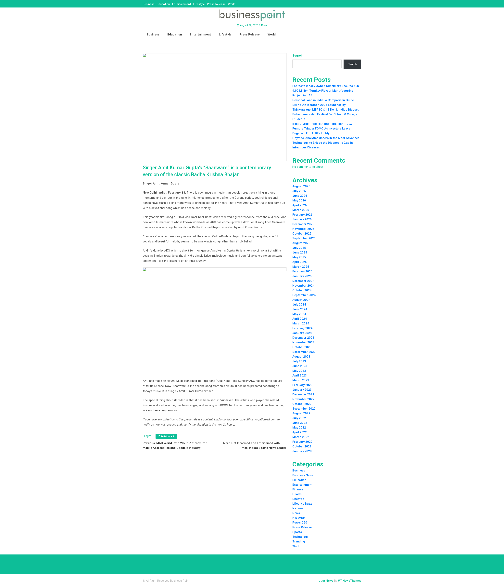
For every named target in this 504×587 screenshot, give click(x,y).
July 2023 (299, 361)
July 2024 (299, 304)
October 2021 (301, 446)
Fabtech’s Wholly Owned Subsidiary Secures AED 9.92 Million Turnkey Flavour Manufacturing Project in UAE (325, 90)
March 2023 (300, 380)
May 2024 (299, 314)
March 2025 (300, 266)
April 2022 (299, 432)
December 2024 (303, 281)
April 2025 (299, 262)
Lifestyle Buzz (302, 503)
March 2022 (300, 437)
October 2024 (301, 290)
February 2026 (302, 214)
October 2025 (301, 233)
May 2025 (299, 257)
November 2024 (303, 285)
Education (163, 4)
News (296, 513)
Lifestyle (199, 4)
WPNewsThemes (349, 580)
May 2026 (299, 200)
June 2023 (299, 366)
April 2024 (299, 319)
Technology (300, 537)
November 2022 (303, 399)
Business (149, 4)
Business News (302, 475)
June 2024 (299, 309)
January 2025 (302, 276)
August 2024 (301, 300)
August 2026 (301, 186)
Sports (297, 532)
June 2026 (299, 196)
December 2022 (303, 394)
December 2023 (303, 337)
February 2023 (302, 385)
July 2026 (299, 191)
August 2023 (301, 356)
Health (297, 494)
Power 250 (299, 522)
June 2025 (299, 252)
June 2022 (299, 423)
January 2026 (302, 219)
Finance (297, 489)
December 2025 (303, 224)
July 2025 (299, 248)
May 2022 (299, 427)
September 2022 (304, 408)
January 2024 (302, 333)
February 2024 (302, 328)
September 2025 (304, 238)
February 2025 (302, 271)
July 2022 (299, 418)
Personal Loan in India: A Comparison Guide (323, 100)
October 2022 (301, 404)
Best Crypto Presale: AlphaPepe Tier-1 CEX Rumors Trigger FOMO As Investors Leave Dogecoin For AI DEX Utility (322, 128)
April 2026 (299, 205)
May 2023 (299, 371)
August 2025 (301, 243)
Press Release (216, 4)
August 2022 (301, 413)
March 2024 (300, 323)
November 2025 (303, 229)
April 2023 (299, 375)
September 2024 (304, 295)
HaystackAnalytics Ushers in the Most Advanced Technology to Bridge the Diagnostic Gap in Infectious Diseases (325, 142)
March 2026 (300, 210)
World (231, 4)
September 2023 (304, 352)
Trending (298, 541)
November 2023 (303, 342)
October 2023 (301, 347)
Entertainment (181, 4)
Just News (326, 580)
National (298, 508)
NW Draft (298, 518)
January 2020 (302, 451)
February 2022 (302, 442)
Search (297, 55)
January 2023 (302, 389)
